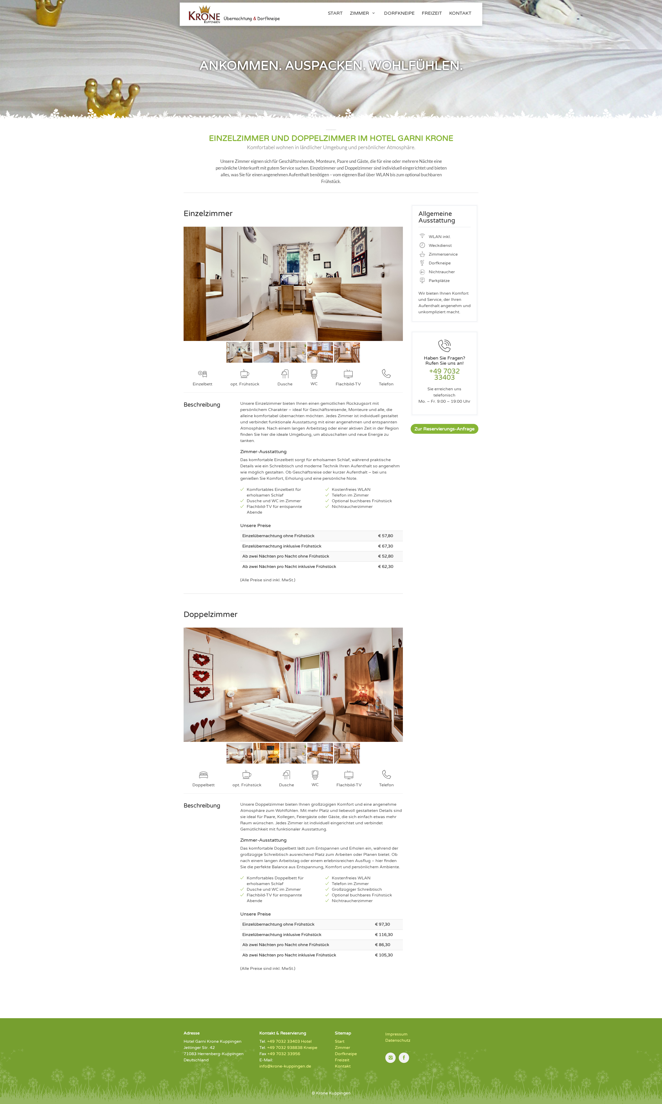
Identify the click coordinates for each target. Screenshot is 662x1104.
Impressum (396, 1034)
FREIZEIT (432, 13)
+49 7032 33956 (283, 1053)
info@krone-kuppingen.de (285, 1066)
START (335, 13)
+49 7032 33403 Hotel (289, 1041)
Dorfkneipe (346, 1053)
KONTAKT (460, 13)
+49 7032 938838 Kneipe (292, 1047)
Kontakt (343, 1066)
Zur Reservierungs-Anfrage (445, 429)
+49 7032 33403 (444, 374)
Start (339, 1041)
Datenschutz (397, 1040)
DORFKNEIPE (399, 13)
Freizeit (342, 1060)
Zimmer (360, 13)
